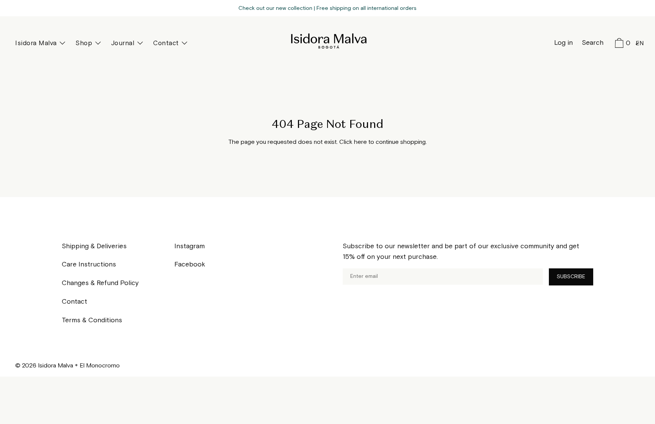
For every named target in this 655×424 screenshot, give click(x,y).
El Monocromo (100, 366)
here (360, 142)
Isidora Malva (327, 41)
